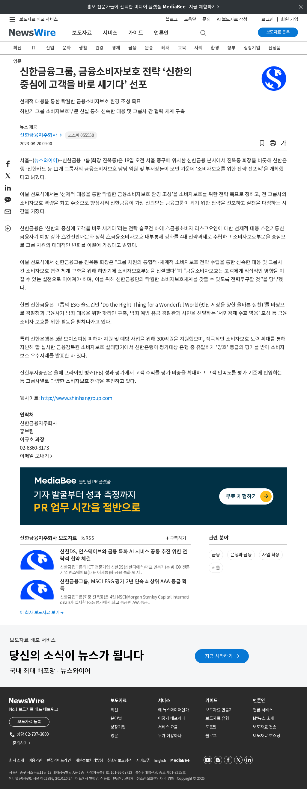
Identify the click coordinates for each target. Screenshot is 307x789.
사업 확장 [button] (270, 555)
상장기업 (252, 48)
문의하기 (21, 743)
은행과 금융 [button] (241, 555)
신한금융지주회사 (40, 135)
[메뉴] (13, 19)
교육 (182, 48)
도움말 (190, 19)
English (160, 760)
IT (34, 48)
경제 (116, 48)
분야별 (116, 718)
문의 (206, 19)
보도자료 (82, 32)
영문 (17, 61)
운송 (149, 48)
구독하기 (178, 538)
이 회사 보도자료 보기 (41, 612)
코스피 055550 (81, 135)
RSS (89, 538)
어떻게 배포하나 (171, 718)
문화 (66, 48)
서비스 (110, 32)
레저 (165, 48)
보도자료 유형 (217, 718)
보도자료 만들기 (219, 710)
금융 (132, 48)
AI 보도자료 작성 (232, 19)
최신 (17, 48)
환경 (215, 48)
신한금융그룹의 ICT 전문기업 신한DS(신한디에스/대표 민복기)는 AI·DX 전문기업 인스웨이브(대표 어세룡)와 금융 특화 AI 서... (125, 569)
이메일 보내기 (36, 456)
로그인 (267, 19)
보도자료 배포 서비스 (38, 19)
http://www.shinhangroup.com (76, 398)
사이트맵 (143, 760)
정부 (231, 48)
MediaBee (179, 760)
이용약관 (35, 760)
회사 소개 (16, 760)
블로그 (171, 19)
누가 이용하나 (170, 735)
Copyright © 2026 (191, 778)
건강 (99, 48)
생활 (83, 48)
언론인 (161, 32)
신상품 (274, 48)
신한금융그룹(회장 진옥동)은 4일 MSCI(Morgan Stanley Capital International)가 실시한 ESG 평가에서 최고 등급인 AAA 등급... (124, 599)
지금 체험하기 (204, 7)
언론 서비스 (263, 710)
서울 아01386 (43, 778)
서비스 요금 (168, 727)
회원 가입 (289, 19)
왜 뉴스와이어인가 (173, 710)
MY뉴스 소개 (263, 718)
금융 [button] (216, 555)
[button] (262, 143)
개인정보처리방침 (89, 760)
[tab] (132, 700)
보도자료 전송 (264, 727)
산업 (50, 48)
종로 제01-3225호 (172, 772)
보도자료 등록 (278, 32)
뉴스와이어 (46, 160)
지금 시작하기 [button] (219, 656)
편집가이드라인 (59, 760)
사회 (198, 48)
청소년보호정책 (119, 760)
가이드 (135, 32)
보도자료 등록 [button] (29, 721)
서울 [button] (216, 567)
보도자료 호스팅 (266, 735)
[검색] (203, 33)
